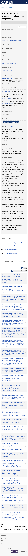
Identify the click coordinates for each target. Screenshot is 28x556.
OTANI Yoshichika (7, 78)
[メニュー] (26, 2)
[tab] (15, 261)
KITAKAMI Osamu (6, 91)
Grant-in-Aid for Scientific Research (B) (11, 40)
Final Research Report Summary (12, 244)
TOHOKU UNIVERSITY (8, 70)
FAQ (2, 540)
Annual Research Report (11, 243)
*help (12, 126)
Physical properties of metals (9, 63)
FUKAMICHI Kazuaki (7, 103)
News (2, 543)
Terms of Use (4, 546)
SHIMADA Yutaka (6, 98)
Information (4, 535)
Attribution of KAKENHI (6, 548)
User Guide (4, 538)
